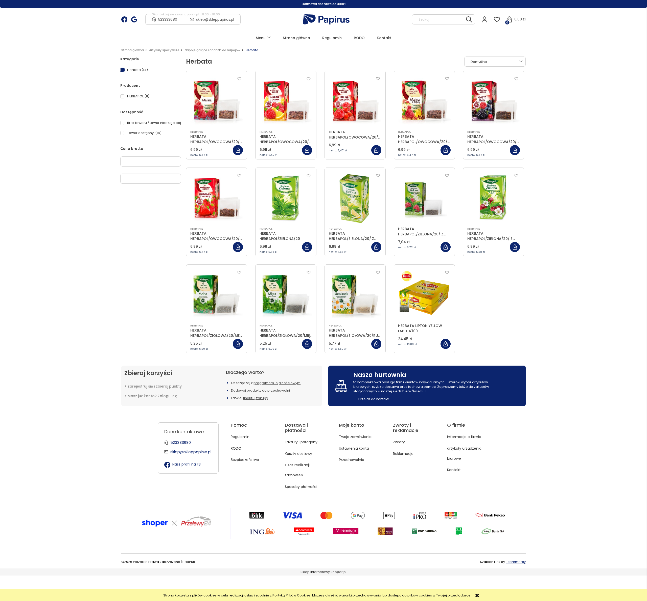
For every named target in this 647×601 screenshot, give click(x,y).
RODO (236, 448)
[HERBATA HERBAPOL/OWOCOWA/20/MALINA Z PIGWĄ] (424, 101)
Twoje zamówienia (355, 436)
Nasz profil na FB (186, 464)
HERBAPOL (196, 132)
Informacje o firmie (464, 436)
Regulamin (240, 436)
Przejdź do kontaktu (374, 399)
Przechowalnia (351, 459)
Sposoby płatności (301, 486)
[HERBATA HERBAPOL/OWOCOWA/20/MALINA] (216, 101)
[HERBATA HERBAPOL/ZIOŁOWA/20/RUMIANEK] (355, 295)
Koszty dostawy (298, 453)
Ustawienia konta (354, 448)
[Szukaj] (469, 19)
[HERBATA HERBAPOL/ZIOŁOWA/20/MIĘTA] (286, 295)
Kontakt (454, 469)
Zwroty (399, 442)
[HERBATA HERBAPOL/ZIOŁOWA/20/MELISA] (216, 295)
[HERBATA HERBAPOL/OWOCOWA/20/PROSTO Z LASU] (493, 101)
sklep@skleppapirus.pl (215, 19)
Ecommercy (516, 561)
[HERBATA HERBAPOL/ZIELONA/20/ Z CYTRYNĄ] (355, 198)
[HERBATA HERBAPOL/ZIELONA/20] (286, 198)
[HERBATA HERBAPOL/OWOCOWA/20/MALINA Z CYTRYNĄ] (286, 101)
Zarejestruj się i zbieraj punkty (155, 386)
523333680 (167, 19)
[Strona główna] (326, 19)
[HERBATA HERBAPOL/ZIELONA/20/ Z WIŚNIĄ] (493, 198)
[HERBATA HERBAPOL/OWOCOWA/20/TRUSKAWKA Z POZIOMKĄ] (216, 198)
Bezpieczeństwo (245, 459)
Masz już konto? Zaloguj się (152, 395)
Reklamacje (403, 453)
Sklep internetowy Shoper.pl (323, 571)
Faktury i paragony (301, 442)
